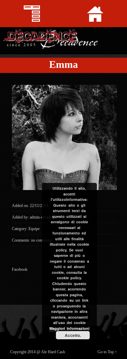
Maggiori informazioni (69, 328)
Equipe (34, 228)
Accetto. (73, 335)
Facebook (19, 269)
